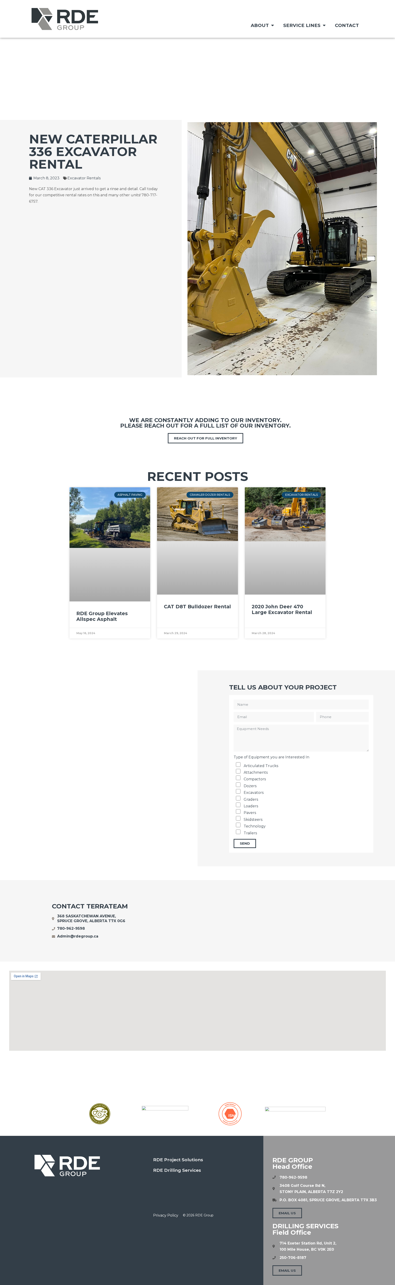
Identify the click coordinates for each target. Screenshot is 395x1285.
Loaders (251, 806)
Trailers (250, 833)
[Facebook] (159, 1186)
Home (167, 71)
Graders (251, 799)
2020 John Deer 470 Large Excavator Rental (282, 609)
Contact (347, 25)
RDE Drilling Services (177, 1170)
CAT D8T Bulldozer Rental (197, 606)
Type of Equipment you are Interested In (271, 757)
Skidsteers (253, 819)
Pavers (250, 813)
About (260, 25)
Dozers (250, 786)
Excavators (254, 792)
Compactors (255, 779)
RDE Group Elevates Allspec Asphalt (102, 616)
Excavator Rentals (84, 178)
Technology (255, 826)
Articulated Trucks (261, 766)
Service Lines (301, 25)
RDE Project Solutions (178, 1159)
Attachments (256, 772)
